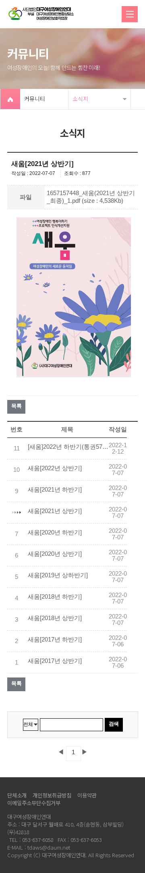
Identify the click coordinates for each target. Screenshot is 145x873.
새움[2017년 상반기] (55, 661)
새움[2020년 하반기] (55, 532)
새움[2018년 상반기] (55, 618)
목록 (16, 406)
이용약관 (87, 795)
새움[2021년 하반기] (55, 489)
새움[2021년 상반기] (55, 511)
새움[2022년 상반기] (55, 468)
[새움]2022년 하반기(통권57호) (68, 447)
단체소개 (17, 795)
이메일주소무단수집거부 (33, 803)
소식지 (80, 99)
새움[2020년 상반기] (55, 554)
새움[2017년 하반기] (55, 639)
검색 (114, 724)
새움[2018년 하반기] (55, 596)
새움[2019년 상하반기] (58, 575)
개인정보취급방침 (52, 795)
